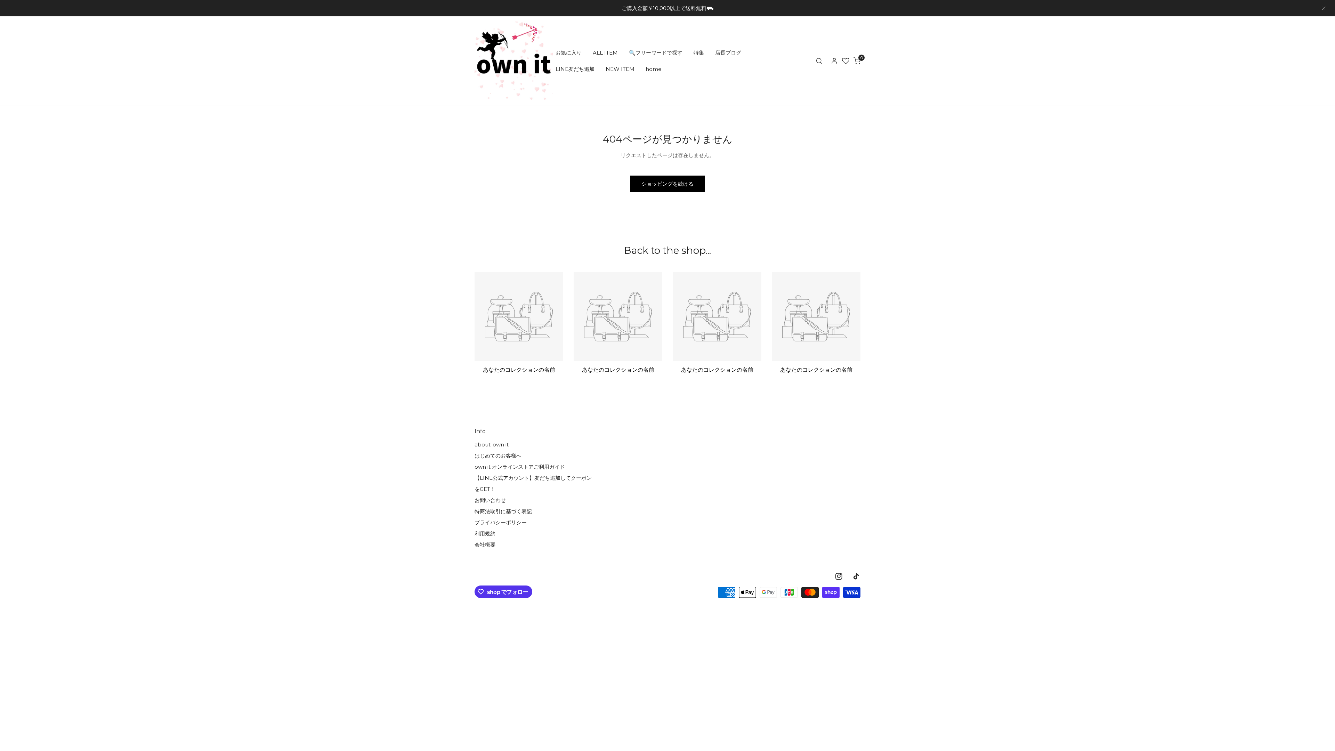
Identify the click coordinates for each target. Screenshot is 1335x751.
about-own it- (493, 444)
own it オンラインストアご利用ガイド (520, 466)
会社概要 (485, 544)
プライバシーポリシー (501, 522)
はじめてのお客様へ (498, 455)
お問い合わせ (490, 500)
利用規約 (485, 533)
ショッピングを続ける (667, 183)
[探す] (819, 60)
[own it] (514, 61)
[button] (857, 60)
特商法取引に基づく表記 (503, 511)
